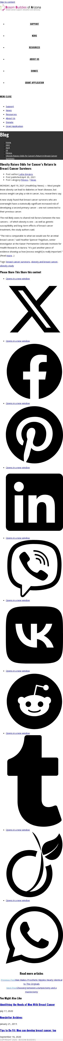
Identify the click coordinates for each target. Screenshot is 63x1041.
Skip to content (7, 1)
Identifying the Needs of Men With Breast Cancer (27, 1004)
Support (10, 106)
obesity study (7, 265)
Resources (11, 114)
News (9, 110)
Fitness (24, 180)
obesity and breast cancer (44, 261)
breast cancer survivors (18, 261)
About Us (10, 118)
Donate (9, 122)
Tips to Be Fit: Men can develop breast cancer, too (28, 1030)
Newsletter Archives (11, 1017)
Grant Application (14, 126)
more (9, 255)
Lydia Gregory (26, 174)
